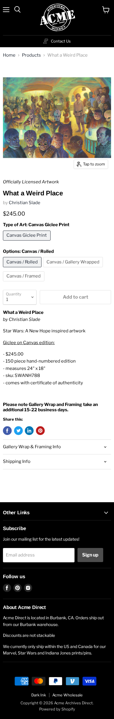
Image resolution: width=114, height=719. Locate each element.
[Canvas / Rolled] (23, 268)
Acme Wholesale (67, 695)
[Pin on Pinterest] (40, 430)
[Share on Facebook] (7, 430)
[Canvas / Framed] (24, 282)
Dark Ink (38, 695)
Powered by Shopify (57, 709)
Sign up (90, 555)
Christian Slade (24, 202)
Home (9, 55)
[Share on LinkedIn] (29, 430)
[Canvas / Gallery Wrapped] (74, 268)
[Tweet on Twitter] (18, 430)
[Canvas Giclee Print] (27, 242)
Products (31, 55)
